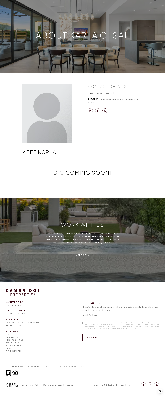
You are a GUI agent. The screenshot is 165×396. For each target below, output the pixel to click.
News (8, 348)
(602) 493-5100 (13, 305)
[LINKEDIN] (90, 110)
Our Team (11, 335)
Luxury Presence (64, 385)
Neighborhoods (14, 340)
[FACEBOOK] (97, 110)
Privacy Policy (131, 328)
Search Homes (13, 346)
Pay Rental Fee (14, 351)
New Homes (12, 337)
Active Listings (14, 343)
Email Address (89, 315)
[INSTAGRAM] (104, 110)
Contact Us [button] (82, 255)
